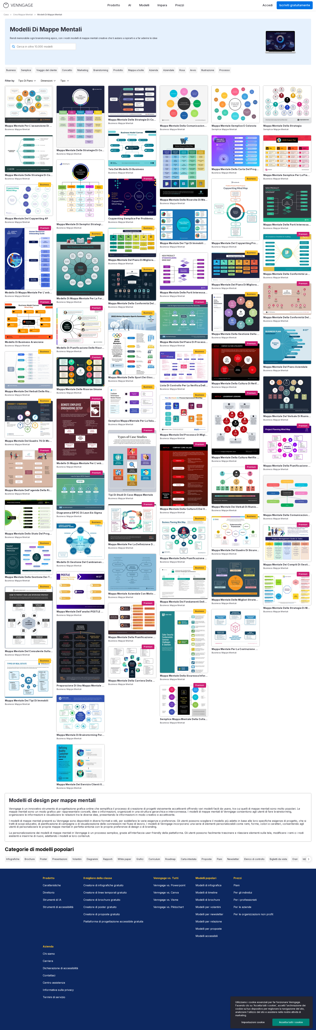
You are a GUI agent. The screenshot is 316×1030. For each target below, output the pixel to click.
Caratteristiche (52, 885)
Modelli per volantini (208, 907)
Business (11, 70)
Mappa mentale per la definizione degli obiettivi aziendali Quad (132, 544)
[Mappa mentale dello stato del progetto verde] (29, 515)
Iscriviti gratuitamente (294, 5)
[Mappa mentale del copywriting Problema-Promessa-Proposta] (235, 209)
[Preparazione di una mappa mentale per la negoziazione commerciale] (80, 652)
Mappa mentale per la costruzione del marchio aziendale (235, 649)
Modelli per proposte (209, 928)
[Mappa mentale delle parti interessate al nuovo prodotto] (287, 203)
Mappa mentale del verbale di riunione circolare (287, 416)
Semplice (26, 70)
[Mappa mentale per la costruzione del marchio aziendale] (235, 627)
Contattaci (49, 975)
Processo (224, 70)
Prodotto (113, 5)
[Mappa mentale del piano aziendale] (287, 345)
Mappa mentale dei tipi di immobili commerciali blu (184, 243)
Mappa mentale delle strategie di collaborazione (132, 119)
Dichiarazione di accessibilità (60, 968)
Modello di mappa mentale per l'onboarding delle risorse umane (29, 292)
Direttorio (48, 892)
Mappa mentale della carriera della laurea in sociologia (132, 680)
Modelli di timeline (206, 892)
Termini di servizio (54, 997)
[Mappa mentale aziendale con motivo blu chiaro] (132, 572)
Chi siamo (49, 953)
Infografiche (12, 859)
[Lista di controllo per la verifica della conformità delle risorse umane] (184, 367)
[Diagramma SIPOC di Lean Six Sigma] (80, 491)
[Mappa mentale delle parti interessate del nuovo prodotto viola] (184, 271)
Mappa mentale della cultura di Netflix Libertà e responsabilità (235, 383)
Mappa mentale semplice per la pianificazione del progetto (287, 175)
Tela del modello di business (126, 169)
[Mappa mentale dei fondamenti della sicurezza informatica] (184, 583)
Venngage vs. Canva (166, 892)
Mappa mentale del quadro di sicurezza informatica (235, 550)
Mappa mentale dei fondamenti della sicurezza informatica (184, 601)
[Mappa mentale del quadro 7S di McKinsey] (29, 419)
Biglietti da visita (278, 859)
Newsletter (233, 859)
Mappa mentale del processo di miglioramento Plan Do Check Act (184, 434)
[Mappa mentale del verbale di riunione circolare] (287, 394)
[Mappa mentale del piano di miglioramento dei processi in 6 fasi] (132, 242)
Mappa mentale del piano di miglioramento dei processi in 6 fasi (132, 260)
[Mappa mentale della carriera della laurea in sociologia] (132, 662)
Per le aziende (242, 907)
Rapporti (107, 859)
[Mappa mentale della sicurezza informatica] (184, 642)
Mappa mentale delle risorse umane (79, 389)
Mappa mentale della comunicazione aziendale (184, 125)
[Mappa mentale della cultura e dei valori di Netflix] (184, 475)
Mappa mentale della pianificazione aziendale (184, 558)
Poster (43, 859)
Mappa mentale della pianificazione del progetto (287, 465)
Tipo (63, 80)
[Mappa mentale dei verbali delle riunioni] (29, 370)
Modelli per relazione (209, 921)
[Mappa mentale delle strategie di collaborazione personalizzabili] (29, 153)
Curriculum (154, 859)
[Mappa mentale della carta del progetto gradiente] (235, 150)
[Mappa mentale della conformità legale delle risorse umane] (287, 252)
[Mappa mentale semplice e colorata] (235, 104)
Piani (219, 859)
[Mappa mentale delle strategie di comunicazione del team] (80, 116)
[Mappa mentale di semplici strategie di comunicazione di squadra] (80, 190)
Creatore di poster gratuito (100, 907)
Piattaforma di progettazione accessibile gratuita (113, 921)
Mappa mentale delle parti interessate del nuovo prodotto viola (184, 292)
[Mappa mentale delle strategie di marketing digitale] (287, 589)
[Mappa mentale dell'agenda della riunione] (29, 468)
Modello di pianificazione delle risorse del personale (80, 347)
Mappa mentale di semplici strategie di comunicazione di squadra (80, 224)
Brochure (30, 859)
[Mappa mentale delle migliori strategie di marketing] (235, 578)
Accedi (268, 5)
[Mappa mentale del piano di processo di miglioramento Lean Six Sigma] (184, 320)
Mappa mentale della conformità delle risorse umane (132, 303)
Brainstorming (100, 70)
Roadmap (170, 859)
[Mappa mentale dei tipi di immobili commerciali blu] (184, 224)
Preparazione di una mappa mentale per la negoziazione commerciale (80, 685)
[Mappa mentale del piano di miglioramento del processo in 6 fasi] (235, 267)
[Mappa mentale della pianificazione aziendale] (184, 537)
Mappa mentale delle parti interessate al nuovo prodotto (287, 224)
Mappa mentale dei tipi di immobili (26, 700)
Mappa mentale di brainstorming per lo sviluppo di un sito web (80, 734)
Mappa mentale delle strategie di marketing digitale (287, 608)
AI (129, 5)
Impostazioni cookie (253, 1022)
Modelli (144, 5)
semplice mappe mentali (224, 129)
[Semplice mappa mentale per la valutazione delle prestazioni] (132, 402)
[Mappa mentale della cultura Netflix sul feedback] (235, 424)
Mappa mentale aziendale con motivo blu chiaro (132, 593)
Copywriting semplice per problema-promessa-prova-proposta (132, 218)
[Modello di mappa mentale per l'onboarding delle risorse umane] (29, 259)
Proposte (207, 859)
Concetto (67, 70)
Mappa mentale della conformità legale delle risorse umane (287, 274)
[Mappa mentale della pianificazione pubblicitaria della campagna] (132, 618)
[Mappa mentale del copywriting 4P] (29, 200)
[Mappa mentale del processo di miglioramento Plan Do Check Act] (184, 413)
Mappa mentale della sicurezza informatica (184, 675)
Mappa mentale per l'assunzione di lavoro (29, 125)
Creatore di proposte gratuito (101, 914)
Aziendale (168, 70)
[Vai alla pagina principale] (18, 5)
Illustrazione (207, 70)
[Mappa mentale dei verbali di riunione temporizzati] (235, 485)
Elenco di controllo (254, 859)
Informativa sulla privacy (58, 990)
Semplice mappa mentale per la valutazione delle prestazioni (132, 420)
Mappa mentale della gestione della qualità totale (235, 334)
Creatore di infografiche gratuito (103, 885)
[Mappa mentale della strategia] (287, 104)
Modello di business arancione (24, 342)
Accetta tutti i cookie (291, 1022)
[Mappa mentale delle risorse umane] (80, 371)
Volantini (76, 859)
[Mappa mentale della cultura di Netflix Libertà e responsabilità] (235, 362)
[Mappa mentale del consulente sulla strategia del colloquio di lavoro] (29, 617)
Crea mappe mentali (23, 14)
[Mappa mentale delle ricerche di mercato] (184, 166)
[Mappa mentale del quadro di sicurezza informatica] (235, 531)
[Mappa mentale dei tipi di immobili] (29, 679)
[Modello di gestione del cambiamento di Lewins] (80, 540)
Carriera (48, 961)
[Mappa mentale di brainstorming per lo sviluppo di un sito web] (80, 713)
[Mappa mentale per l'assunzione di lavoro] (29, 104)
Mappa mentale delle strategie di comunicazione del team (80, 150)
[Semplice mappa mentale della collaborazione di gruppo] (184, 700)
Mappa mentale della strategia (282, 125)
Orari (295, 859)
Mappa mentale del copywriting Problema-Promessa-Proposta (235, 243)
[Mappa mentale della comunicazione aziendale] (184, 104)
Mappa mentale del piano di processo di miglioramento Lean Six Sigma (184, 342)
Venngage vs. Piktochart (168, 907)
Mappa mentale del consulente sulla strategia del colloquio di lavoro (29, 651)
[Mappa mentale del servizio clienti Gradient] (80, 763)
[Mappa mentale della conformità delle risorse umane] (132, 285)
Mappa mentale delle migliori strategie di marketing (235, 599)
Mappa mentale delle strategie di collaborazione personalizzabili (29, 175)
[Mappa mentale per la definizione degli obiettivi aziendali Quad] (132, 522)
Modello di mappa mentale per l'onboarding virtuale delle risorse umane (80, 463)
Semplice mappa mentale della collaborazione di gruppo (184, 719)
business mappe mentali (17, 129)
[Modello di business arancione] (29, 320)
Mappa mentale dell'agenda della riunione (29, 490)
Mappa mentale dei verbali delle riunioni (29, 391)
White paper (124, 859)
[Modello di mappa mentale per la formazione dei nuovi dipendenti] (80, 264)
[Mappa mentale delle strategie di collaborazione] (132, 101)
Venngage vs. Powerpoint (169, 885)
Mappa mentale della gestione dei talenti (29, 577)
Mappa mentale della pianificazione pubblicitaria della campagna (132, 637)
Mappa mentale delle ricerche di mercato (184, 199)
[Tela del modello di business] (132, 147)
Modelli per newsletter (209, 914)
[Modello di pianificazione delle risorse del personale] (80, 326)
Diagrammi (92, 859)
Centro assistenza (54, 982)
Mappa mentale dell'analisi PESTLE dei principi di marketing (80, 611)
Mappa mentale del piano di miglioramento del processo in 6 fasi (235, 284)
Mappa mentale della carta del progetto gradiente (235, 169)
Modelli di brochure (208, 899)
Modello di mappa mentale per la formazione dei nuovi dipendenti (80, 298)
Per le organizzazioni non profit (253, 914)
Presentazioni (59, 859)
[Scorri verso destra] (308, 859)
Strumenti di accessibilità (58, 907)
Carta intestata (188, 859)
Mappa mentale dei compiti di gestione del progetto (287, 564)
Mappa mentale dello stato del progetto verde (29, 533)
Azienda (153, 70)
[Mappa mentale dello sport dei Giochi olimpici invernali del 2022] (132, 343)
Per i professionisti (245, 899)
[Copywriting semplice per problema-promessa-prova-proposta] (132, 197)
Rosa (182, 70)
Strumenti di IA (52, 899)
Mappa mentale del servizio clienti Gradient (80, 784)
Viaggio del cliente (46, 70)
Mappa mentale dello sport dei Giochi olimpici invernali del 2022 (132, 377)
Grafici (139, 859)
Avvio (193, 70)
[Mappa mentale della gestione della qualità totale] (235, 312)
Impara (162, 5)
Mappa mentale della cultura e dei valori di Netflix (184, 509)
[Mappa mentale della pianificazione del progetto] (287, 444)
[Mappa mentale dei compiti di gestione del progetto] (287, 543)
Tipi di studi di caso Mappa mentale (130, 494)
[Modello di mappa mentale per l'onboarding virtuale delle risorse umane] (80, 429)
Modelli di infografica (208, 885)
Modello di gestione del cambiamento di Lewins (80, 562)
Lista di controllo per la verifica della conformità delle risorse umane (184, 385)
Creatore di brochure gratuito (101, 899)
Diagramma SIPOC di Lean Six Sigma (79, 512)
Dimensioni (47, 80)
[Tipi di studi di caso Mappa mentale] (132, 461)
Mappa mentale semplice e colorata (234, 125)
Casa (6, 14)
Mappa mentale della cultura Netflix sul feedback (235, 457)
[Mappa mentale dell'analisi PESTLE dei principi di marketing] (80, 590)
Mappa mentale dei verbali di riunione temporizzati (235, 506)
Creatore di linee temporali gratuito (105, 892)
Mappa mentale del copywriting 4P (26, 218)
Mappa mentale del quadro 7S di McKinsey (29, 440)
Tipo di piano (25, 80)
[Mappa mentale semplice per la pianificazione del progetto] (287, 153)
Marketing (82, 70)
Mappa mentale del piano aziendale (285, 366)
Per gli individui (243, 892)
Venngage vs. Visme (165, 899)
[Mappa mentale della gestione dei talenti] (29, 558)
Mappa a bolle (136, 70)
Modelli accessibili (207, 936)
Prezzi (179, 5)
